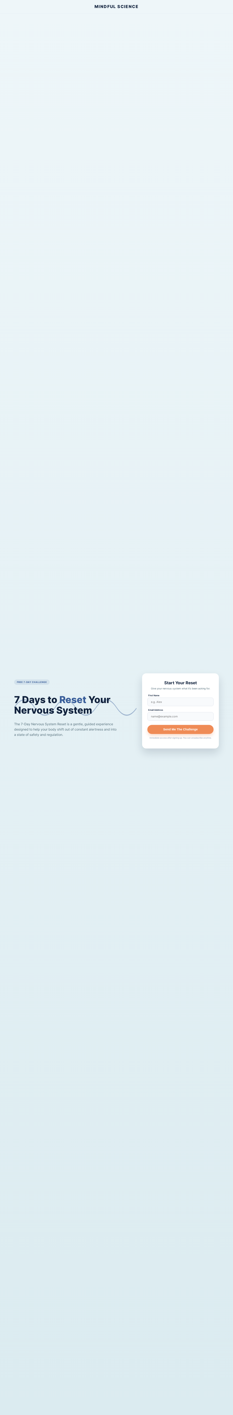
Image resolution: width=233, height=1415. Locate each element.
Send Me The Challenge (180, 729)
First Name (153, 695)
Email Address (155, 710)
